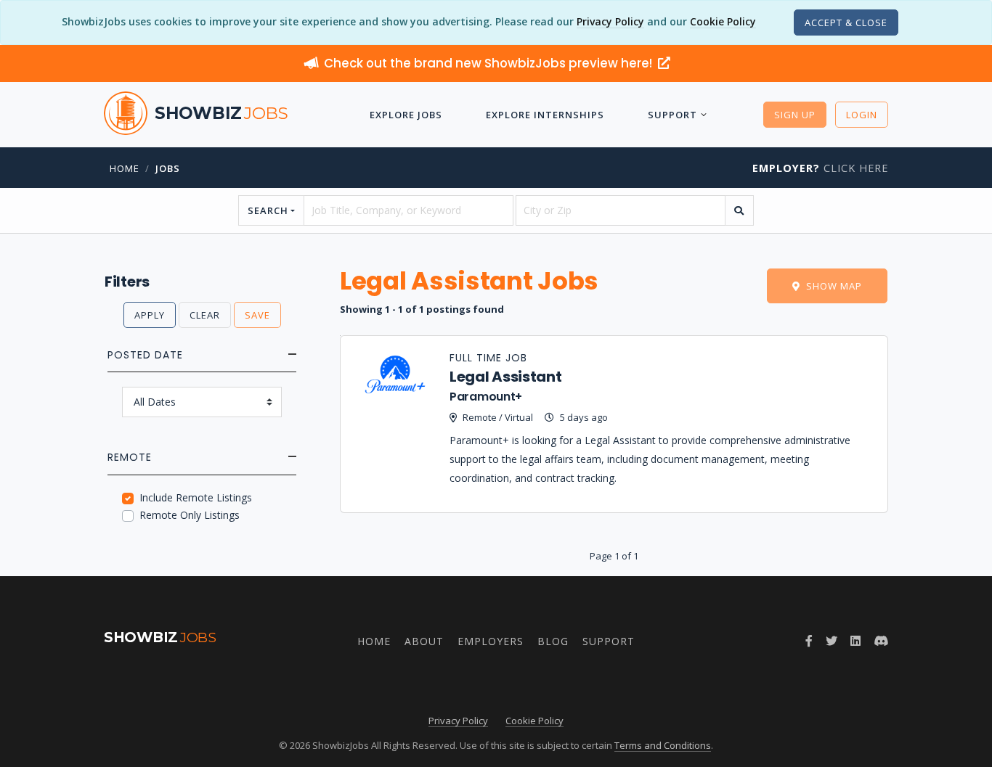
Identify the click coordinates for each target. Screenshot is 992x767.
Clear (205, 314)
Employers (491, 641)
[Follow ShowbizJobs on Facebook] (809, 641)
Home (124, 168)
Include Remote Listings (195, 497)
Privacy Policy (610, 21)
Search (268, 210)
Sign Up (795, 114)
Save (257, 314)
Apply (149, 314)
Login (861, 114)
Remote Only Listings (189, 515)
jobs (167, 168)
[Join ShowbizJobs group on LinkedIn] (855, 641)
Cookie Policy (723, 21)
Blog (553, 641)
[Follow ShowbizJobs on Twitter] (831, 641)
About (424, 641)
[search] (739, 210)
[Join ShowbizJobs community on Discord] (881, 641)
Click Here (820, 168)
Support (672, 114)
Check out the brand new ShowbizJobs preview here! (489, 63)
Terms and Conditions (662, 745)
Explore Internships (545, 114)
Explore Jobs (406, 114)
